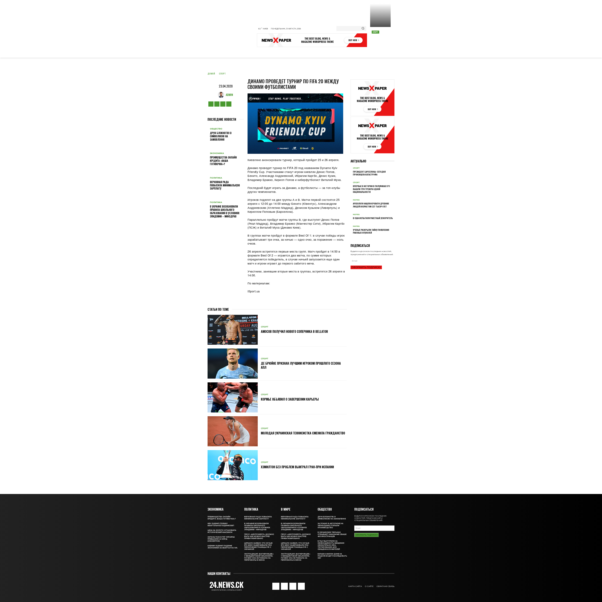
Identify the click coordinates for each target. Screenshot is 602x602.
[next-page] (353, 237)
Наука (356, 200)
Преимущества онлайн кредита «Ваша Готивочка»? (223, 161)
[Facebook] (211, 104)
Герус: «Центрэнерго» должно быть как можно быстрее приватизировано (259, 536)
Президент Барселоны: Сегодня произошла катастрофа (369, 173)
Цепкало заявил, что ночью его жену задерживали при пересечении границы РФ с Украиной (258, 546)
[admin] (222, 95)
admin (229, 95)
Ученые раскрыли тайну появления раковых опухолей (371, 231)
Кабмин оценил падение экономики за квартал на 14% (223, 547)
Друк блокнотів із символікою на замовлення (221, 136)
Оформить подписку (366, 267)
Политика (216, 178)
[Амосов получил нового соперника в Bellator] (233, 330)
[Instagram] (216, 104)
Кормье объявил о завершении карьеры (290, 399)
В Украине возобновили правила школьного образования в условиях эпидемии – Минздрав (224, 211)
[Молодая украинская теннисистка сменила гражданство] (233, 431)
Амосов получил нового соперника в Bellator (294, 331)
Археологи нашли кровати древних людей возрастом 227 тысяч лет (371, 205)
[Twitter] (222, 104)
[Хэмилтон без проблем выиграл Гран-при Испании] (233, 465)
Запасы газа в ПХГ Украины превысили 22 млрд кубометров (221, 539)
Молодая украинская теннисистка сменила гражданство (303, 433)
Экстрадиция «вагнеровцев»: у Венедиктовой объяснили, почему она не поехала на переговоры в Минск (259, 557)
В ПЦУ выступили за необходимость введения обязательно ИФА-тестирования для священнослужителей (331, 545)
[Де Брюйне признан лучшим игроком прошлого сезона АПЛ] (233, 364)
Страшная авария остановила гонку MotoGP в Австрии (380, 38)
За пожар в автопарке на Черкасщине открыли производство (330, 526)
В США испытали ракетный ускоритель (373, 218)
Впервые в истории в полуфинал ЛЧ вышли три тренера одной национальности (371, 188)
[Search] (363, 28)
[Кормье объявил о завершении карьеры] (233, 397)
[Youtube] (228, 104)
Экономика (217, 153)
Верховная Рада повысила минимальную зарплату (225, 185)
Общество (216, 129)
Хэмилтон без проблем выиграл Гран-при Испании (297, 467)
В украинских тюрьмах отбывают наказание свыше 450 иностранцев (332, 534)
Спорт (375, 32)
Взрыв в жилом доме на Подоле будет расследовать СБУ (332, 556)
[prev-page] (351, 237)
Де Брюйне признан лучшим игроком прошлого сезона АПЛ (301, 365)
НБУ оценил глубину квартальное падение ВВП (221, 525)
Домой (211, 73)
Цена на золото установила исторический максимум (222, 531)
